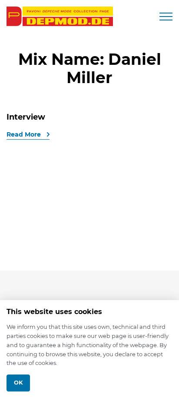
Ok (18, 382)
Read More (25, 134)
